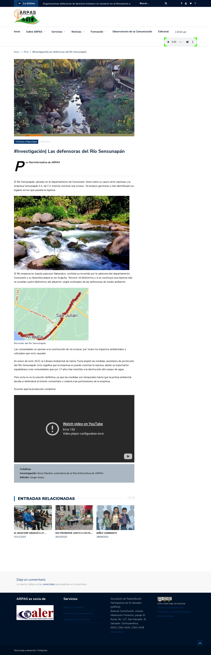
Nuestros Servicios (73, 607)
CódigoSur (42, 650)
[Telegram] (195, 3)
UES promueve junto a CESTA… (74, 532)
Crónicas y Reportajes (26, 141)
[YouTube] (186, 3)
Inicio (17, 31)
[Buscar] (166, 3)
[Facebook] (181, 3)
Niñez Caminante (106, 532)
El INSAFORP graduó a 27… (30, 532)
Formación (97, 31)
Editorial (163, 31)
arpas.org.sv (117, 631)
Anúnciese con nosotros (76, 619)
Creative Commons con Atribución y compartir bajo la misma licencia (174, 612)
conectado (49, 584)
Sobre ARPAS (34, 31)
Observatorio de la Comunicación (132, 31)
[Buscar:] (149, 3)
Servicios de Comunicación (78, 613)
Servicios (57, 31)
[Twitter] (191, 3)
